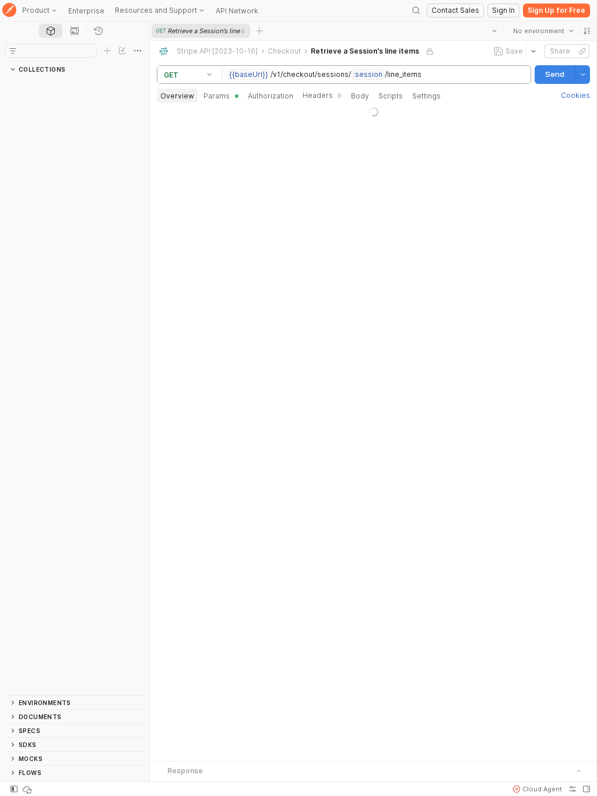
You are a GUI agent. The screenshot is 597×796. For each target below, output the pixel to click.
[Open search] (416, 10)
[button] (587, 30)
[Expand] (16, 83)
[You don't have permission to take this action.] (259, 31)
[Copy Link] (582, 51)
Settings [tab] (426, 95)
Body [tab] (360, 95)
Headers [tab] (322, 95)
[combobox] (543, 30)
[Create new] (107, 51)
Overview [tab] (177, 95)
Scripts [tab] (390, 95)
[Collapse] (16, 111)
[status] (28, 789)
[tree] (75, 385)
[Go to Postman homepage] (9, 11)
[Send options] (582, 74)
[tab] (50, 31)
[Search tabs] (494, 31)
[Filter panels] (13, 51)
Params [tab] (216, 95)
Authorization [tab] (270, 95)
